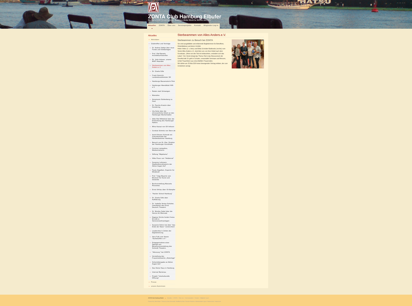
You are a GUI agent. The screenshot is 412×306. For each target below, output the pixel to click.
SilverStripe (158, 301)
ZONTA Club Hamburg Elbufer (156, 298)
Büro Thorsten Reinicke (188, 301)
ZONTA (162, 25)
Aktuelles (152, 25)
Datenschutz (210, 301)
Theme (163, 301)
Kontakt (197, 25)
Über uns (171, 25)
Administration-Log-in (200, 301)
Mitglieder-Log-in (211, 25)
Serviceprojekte (184, 25)
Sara (168, 301)
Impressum (218, 301)
